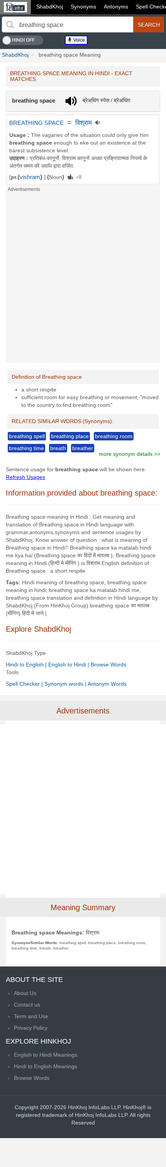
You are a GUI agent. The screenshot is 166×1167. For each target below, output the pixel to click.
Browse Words (108, 664)
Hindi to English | (27, 664)
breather (82, 448)
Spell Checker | (25, 684)
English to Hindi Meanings (45, 1055)
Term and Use (31, 1016)
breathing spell (27, 436)
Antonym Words (107, 684)
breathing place (70, 436)
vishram (30, 177)
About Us (25, 993)
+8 (77, 176)
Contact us (27, 1005)
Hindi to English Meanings (45, 1066)
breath (58, 448)
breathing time (26, 448)
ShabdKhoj (49, 6)
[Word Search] (10, 24)
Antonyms (116, 6)
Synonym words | (66, 684)
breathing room (113, 436)
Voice (78, 40)
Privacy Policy (30, 1028)
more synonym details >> (129, 454)
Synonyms (83, 6)
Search (149, 25)
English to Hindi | (69, 664)
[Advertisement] (83, 280)
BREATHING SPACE (36, 123)
